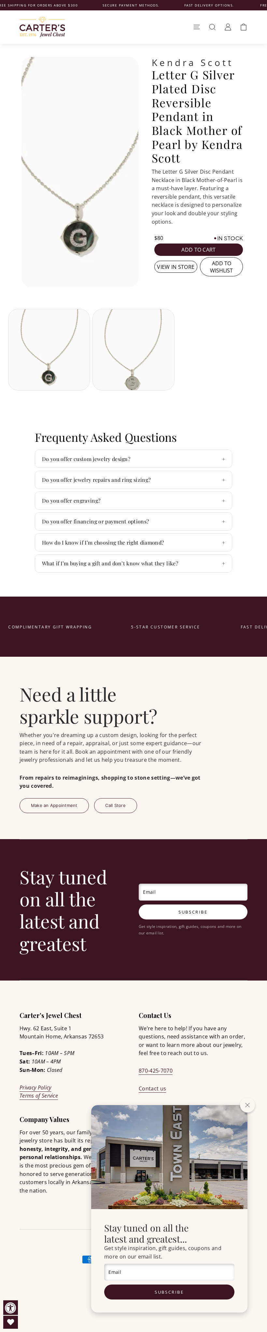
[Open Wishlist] (10, 1322)
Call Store (115, 805)
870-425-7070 (156, 1070)
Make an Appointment (54, 805)
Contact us (152, 1088)
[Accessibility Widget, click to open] (10, 1307)
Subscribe (169, 1292)
